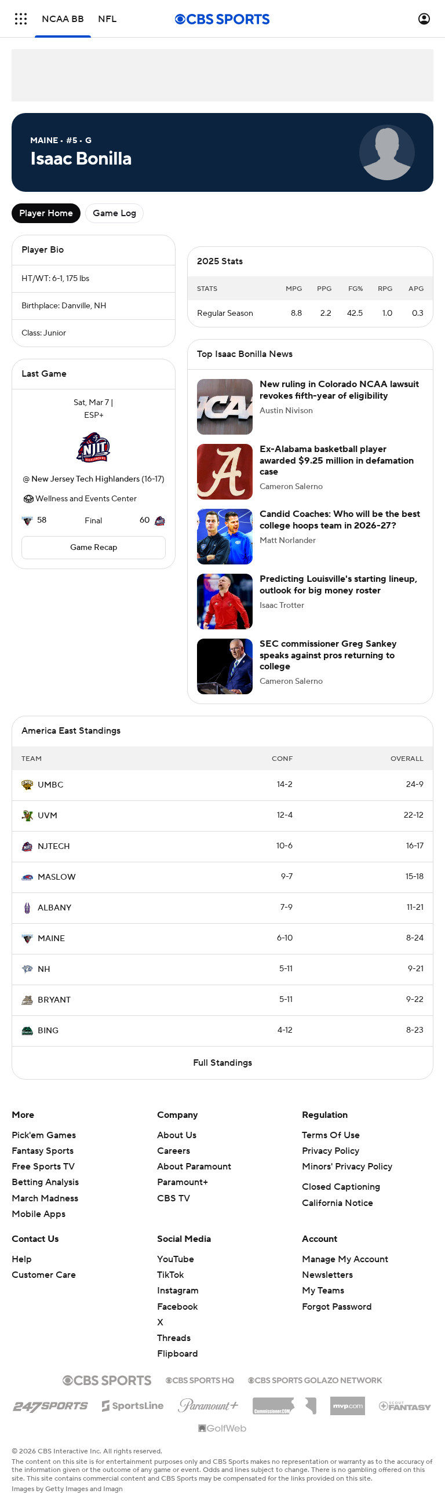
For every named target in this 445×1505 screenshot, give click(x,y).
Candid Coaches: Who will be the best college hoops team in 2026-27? (340, 531)
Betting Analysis (45, 1194)
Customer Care (44, 1286)
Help (22, 1271)
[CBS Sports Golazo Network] (315, 1391)
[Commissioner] (284, 1413)
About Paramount (194, 1178)
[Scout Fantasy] (405, 1417)
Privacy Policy (330, 1162)
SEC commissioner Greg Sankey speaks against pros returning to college (328, 666)
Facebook (177, 1318)
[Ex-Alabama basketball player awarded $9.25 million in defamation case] (225, 483)
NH (44, 981)
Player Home (46, 213)
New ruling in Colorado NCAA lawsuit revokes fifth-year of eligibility (339, 401)
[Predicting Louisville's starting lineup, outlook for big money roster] (225, 613)
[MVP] (347, 1413)
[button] (21, 19)
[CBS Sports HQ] (200, 1391)
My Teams (323, 1302)
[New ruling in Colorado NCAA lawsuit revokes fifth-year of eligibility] (225, 418)
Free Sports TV (43, 1178)
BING (48, 1042)
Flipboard (177, 1365)
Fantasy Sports (43, 1162)
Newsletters (327, 1286)
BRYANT (54, 1012)
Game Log (114, 213)
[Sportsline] (133, 1416)
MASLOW (57, 889)
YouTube (175, 1271)
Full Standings (222, 1074)
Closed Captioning (341, 1198)
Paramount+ (182, 1194)
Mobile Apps (38, 1225)
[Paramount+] (208, 1414)
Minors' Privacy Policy (347, 1178)
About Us (176, 1147)
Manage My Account (345, 1271)
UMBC (50, 797)
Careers (173, 1162)
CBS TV (173, 1210)
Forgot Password (337, 1318)
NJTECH (54, 858)
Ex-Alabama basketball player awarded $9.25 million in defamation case (337, 472)
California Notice (337, 1214)
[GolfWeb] (222, 1440)
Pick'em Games (44, 1147)
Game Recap (93, 547)
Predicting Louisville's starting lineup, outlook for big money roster (338, 596)
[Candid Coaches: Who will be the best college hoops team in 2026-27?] (225, 548)
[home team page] (93, 447)
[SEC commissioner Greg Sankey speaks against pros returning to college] (225, 678)
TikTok (170, 1286)
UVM (47, 827)
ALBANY (54, 919)
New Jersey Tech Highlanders (85, 479)
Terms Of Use (331, 1147)
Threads (174, 1349)
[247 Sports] (50, 1415)
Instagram (178, 1302)
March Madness (45, 1210)
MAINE (51, 950)
